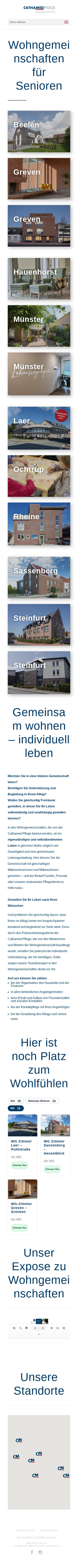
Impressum (48, 1530)
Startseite (25, 1530)
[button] (35, 1475)
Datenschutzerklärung (37, 1537)
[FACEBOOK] (32, 1553)
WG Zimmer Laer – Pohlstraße (21, 1145)
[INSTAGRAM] (41, 1553)
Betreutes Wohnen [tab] (41, 1101)
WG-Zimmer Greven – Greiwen (21, 1208)
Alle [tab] (15, 1101)
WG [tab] (15, 1108)
